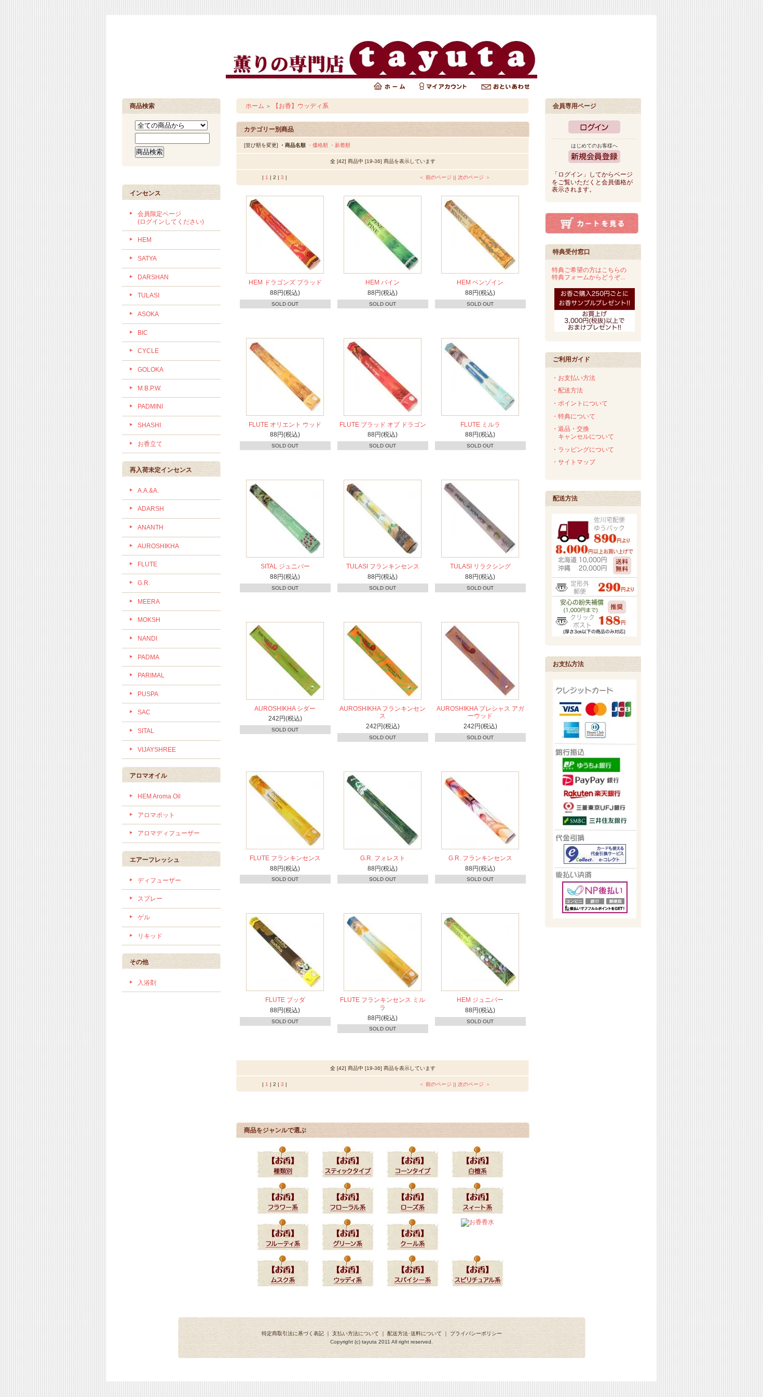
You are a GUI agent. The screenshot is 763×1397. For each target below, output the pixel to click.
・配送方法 (567, 390)
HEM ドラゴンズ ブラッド (285, 282)
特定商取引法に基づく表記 (293, 1333)
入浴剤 (147, 982)
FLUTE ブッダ (285, 999)
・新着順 (340, 145)
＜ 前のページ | (437, 177)
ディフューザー (159, 880)
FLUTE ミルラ (480, 424)
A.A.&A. (148, 490)
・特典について (573, 416)
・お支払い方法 (573, 378)
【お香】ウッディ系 (300, 106)
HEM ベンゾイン (480, 282)
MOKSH (149, 619)
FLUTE (147, 564)
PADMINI (150, 406)
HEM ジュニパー (480, 999)
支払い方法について (355, 1333)
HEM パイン (382, 282)
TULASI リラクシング (480, 566)
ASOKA (148, 314)
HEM (145, 239)
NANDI (147, 638)
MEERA (149, 601)
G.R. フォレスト (382, 858)
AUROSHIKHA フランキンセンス (382, 712)
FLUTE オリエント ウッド (285, 424)
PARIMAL (151, 675)
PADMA (148, 657)
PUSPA (148, 694)
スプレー (150, 898)
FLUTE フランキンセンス (285, 858)
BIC (143, 332)
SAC (144, 712)
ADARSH (151, 508)
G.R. (144, 583)
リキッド (150, 936)
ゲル (144, 917)
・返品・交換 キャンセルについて (583, 432)
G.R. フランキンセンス (480, 858)
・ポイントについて (580, 403)
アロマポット (156, 815)
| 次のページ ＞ (473, 177)
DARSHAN (153, 277)
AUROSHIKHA (158, 546)
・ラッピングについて (583, 449)
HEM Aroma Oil (159, 796)
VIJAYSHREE (157, 749)
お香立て (150, 443)
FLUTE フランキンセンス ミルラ (382, 1003)
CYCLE (148, 351)
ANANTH (151, 527)
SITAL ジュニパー (285, 566)
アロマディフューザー (169, 833)
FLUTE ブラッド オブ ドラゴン (382, 424)
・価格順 (317, 145)
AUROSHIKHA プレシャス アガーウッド (480, 712)
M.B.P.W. (149, 388)
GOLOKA (151, 369)
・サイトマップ (573, 462)
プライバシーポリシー (476, 1333)
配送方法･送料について (414, 1333)
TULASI (148, 295)
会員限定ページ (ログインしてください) (171, 217)
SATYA (147, 258)
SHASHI (149, 425)
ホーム (255, 106)
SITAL (146, 731)
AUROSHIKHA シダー (285, 708)
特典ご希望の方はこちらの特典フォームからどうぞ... (589, 273)
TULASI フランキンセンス (382, 566)
